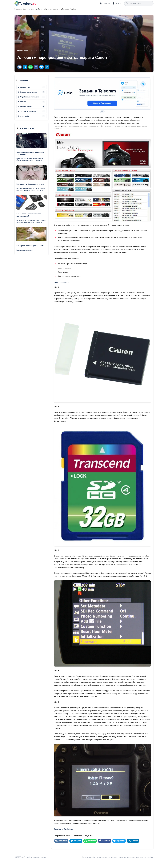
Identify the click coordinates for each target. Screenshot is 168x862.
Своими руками (23, 50)
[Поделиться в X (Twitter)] (41, 67)
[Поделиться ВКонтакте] (19, 67)
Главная (18, 9)
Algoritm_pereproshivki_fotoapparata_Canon (60, 9)
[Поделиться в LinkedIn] (47, 67)
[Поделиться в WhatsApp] (30, 67)
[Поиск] (127, 3)
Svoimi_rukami (36, 9)
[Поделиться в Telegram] (25, 67)
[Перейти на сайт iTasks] (102, 93)
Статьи (25, 9)
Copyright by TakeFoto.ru (63, 829)
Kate (43, 50)
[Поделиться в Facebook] (36, 67)
